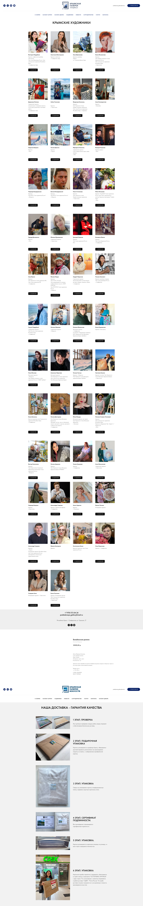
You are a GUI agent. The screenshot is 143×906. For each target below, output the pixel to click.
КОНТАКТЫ (105, 14)
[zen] (11, 5)
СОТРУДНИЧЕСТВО (88, 14)
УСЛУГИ (98, 14)
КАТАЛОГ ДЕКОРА (59, 14)
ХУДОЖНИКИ (69, 14)
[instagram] (14, 5)
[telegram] (4, 5)
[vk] (8, 5)
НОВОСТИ (78, 14)
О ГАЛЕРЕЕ (37, 14)
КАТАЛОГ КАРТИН (47, 14)
